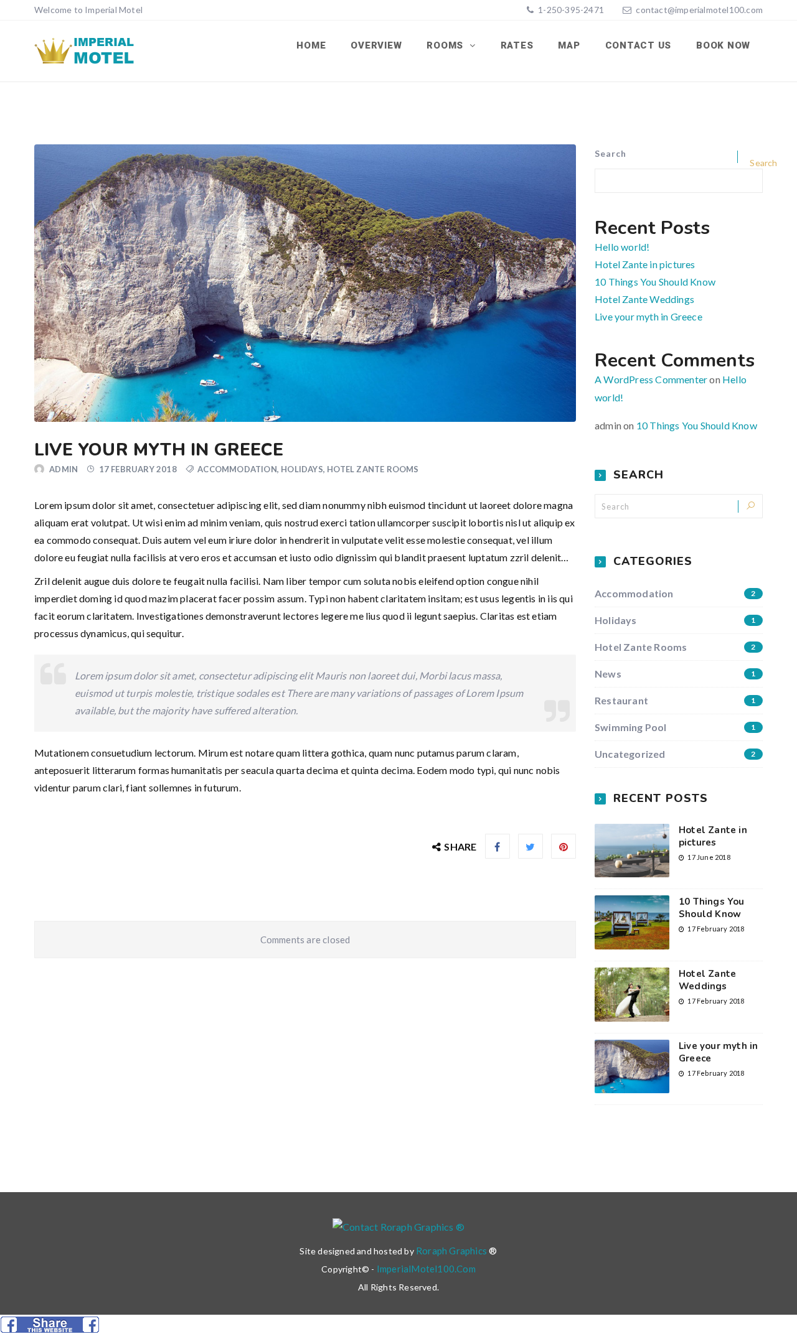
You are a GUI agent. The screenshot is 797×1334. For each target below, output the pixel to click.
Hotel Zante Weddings (644, 299)
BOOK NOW (723, 45)
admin (63, 469)
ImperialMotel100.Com (426, 1268)
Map (569, 45)
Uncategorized (675, 754)
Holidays (302, 469)
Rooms (446, 45)
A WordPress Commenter (651, 379)
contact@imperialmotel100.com (699, 9)
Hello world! (622, 247)
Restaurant (675, 700)
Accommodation (237, 469)
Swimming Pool (675, 727)
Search (610, 153)
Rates (517, 45)
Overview (376, 45)
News (675, 673)
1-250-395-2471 (570, 9)
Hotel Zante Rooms (372, 469)
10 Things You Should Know (655, 281)
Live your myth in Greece (648, 316)
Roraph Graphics (451, 1250)
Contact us (638, 45)
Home (311, 45)
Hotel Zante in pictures (645, 264)
